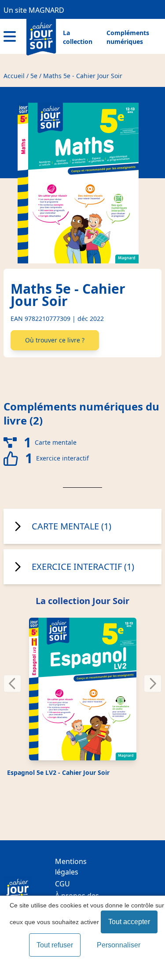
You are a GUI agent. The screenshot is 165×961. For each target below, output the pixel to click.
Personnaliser (118, 945)
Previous (18, 680)
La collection (77, 37)
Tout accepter (129, 921)
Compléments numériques (127, 37)
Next (153, 680)
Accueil (14, 76)
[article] (82, 698)
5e (33, 76)
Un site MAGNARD (34, 10)
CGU (62, 884)
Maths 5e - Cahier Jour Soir (82, 76)
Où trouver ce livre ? (54, 340)
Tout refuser (55, 945)
